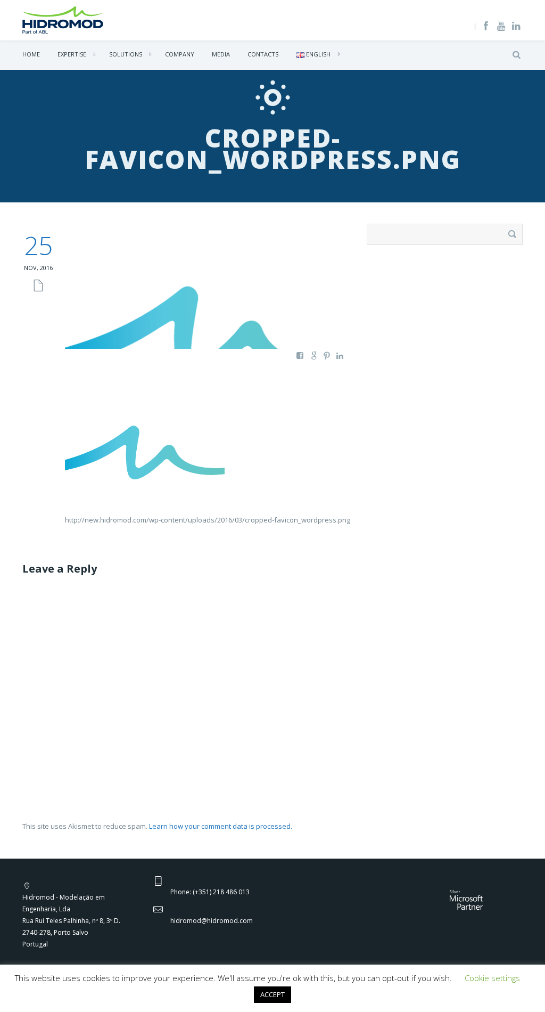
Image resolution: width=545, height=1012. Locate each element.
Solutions (125, 54)
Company (179, 54)
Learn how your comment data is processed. (220, 826)
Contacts (262, 54)
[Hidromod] (62, 19)
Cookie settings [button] (492, 978)
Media (221, 54)
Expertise (71, 54)
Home (31, 54)
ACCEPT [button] (272, 994)
